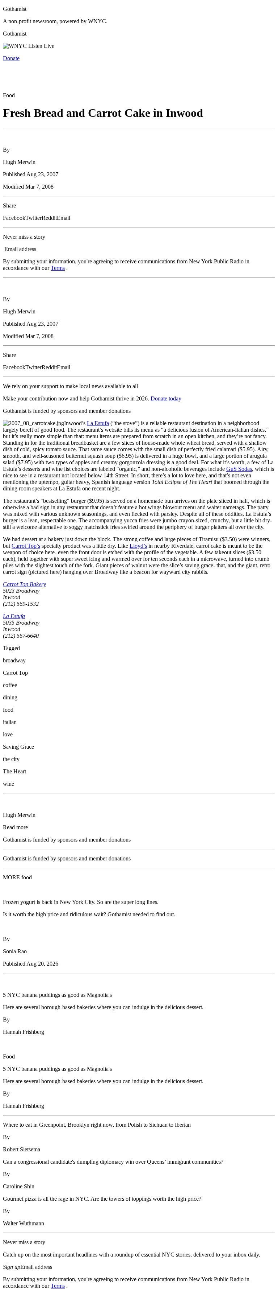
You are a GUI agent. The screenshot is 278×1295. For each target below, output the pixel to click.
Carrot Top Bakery (24, 584)
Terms (58, 268)
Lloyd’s (138, 546)
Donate (11, 58)
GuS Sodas (239, 469)
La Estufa (98, 423)
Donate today (166, 398)
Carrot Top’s (26, 546)
